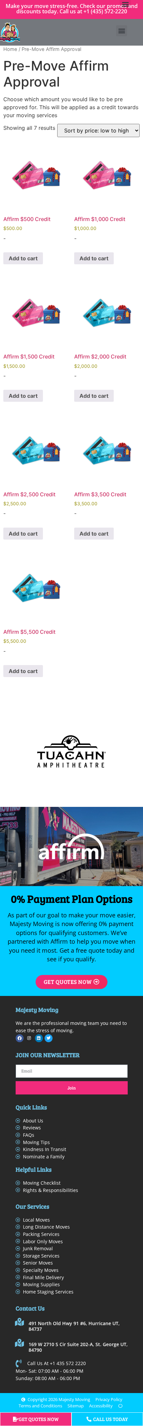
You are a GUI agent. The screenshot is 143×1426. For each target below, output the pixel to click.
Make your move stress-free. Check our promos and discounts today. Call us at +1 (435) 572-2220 (72, 8)
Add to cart (23, 258)
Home (10, 49)
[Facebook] (20, 1038)
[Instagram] (29, 1038)
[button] (121, 30)
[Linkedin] (39, 1038)
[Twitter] (49, 1038)
